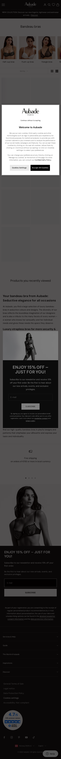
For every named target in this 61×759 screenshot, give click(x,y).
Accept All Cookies (40, 168)
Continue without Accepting (31, 120)
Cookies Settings (19, 168)
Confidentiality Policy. (43, 160)
